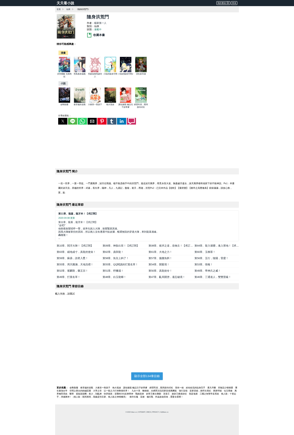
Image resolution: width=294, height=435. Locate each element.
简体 (234, 3)
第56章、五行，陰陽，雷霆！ (211, 258)
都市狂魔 (134, 397)
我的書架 (221, 3)
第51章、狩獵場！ (113, 270)
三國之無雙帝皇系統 (210, 394)
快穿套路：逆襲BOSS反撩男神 (119, 394)
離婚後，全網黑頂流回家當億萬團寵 (159, 390)
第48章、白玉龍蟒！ (114, 277)
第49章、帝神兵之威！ (207, 270)
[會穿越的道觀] (80, 102)
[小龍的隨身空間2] (126, 71)
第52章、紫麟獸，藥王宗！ (72, 270)
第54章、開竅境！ (159, 264)
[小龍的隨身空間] (110, 71)
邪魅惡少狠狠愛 (226, 387)
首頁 (59, 9)
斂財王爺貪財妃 (179, 394)
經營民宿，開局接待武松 (161, 387)
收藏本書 (98, 35)
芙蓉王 (166, 394)
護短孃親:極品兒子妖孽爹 (135, 387)
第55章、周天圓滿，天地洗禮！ (75, 264)
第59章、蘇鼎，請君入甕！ (72, 258)
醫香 (72, 394)
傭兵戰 (150, 397)
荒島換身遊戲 (80, 74)
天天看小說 (65, 3)
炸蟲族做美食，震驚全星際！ (169, 397)
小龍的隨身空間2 (125, 74)
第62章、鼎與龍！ (113, 252)
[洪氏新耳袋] (141, 71)
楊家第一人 (100, 23)
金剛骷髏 (64, 104)
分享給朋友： (64, 115)
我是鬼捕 (193, 394)
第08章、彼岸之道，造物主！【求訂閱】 (172, 245)
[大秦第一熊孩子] (95, 102)
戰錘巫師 (140, 394)
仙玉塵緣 (228, 390)
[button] (62, 121)
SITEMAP (141, 412)
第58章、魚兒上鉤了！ (116, 258)
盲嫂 (142, 397)
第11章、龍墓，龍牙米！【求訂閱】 (78, 213)
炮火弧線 (110, 104)
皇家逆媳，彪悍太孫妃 (201, 390)
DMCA (149, 412)
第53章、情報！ (203, 264)
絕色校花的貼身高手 (196, 387)
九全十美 (136, 390)
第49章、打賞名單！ (68, 277)
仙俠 (68, 9)
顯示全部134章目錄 (147, 376)
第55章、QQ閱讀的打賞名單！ (120, 264)
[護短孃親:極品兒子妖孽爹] (126, 102)
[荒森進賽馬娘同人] (95, 71)
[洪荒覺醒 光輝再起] (64, 71)
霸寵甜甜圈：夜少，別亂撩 (89, 394)
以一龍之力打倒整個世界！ (117, 390)
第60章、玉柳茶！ (204, 252)
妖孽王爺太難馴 (154, 394)
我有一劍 (179, 387)
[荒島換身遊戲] (80, 71)
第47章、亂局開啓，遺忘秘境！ (167, 277)
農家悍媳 (217, 390)
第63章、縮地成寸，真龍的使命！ (76, 252)
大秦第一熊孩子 (95, 104)
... (108, 230)
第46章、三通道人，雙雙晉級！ (212, 277)
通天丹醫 (212, 387)
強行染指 (183, 390)
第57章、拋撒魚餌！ (160, 258)
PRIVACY (155, 412)
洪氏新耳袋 (141, 74)
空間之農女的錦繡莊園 (81, 390)
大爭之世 (97, 390)
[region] (147, 146)
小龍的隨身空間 (110, 74)
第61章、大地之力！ (160, 252)
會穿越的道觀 (80, 104)
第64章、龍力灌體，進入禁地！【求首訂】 (219, 245)
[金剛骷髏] (64, 102)
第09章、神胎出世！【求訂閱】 (121, 245)
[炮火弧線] (110, 102)
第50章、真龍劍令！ (160, 270)
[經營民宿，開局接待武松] (141, 102)
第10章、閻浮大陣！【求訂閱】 (75, 245)
